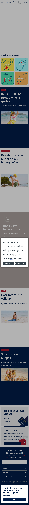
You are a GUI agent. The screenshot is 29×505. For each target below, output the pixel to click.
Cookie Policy (10, 260)
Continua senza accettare (26, 240)
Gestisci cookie (8, 264)
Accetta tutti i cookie (20, 264)
